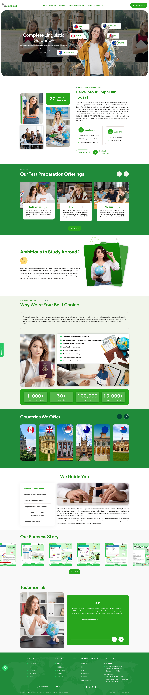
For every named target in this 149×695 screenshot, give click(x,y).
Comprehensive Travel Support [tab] (35, 506)
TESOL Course (61, 677)
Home (45, 5)
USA (82, 670)
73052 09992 (139, 5)
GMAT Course (61, 670)
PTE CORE (32, 670)
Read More (81, 152)
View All (73, 572)
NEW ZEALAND (86, 680)
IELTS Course (33, 664)
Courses (62, 5)
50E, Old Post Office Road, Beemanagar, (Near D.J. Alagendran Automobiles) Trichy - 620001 (117, 679)
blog (90, 5)
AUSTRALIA (85, 673)
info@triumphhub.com (65, 687)
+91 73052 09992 (105, 153)
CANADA (84, 664)
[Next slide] (126, 174)
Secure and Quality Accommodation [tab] (37, 514)
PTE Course (32, 667)
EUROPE (84, 677)
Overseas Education (76, 5)
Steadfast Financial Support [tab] (34, 488)
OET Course (32, 673)
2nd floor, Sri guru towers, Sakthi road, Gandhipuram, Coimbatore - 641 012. (114, 668)
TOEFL (31, 677)
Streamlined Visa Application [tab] (35, 494)
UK (82, 667)
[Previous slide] (119, 174)
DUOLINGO (60, 664)
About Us (52, 5)
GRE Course (60, 667)
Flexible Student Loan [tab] (32, 521)
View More (43, 47)
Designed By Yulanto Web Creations (119, 692)
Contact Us (98, 5)
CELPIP (59, 673)
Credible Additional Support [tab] (34, 500)
